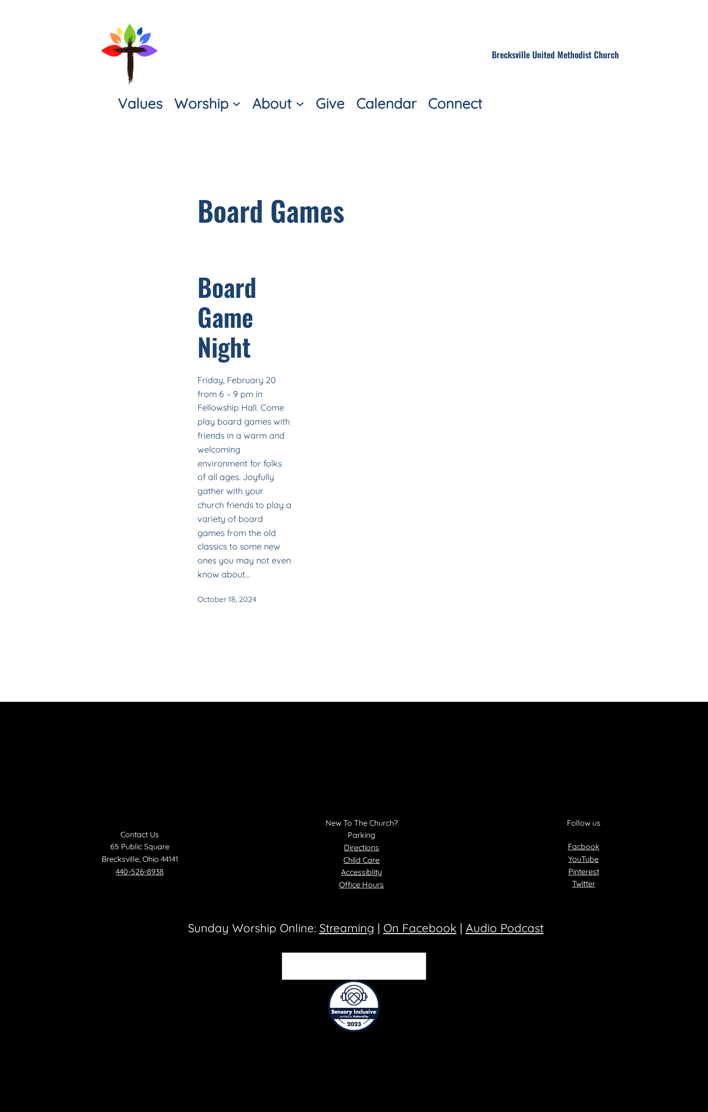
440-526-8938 (140, 871)
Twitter (583, 883)
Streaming (346, 928)
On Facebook (420, 928)
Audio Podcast (505, 928)
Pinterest (583, 871)
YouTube (583, 859)
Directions (361, 847)
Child (353, 860)
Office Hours (361, 884)
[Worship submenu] (236, 103)
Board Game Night (226, 317)
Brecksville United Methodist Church (555, 54)
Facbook (584, 846)
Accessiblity (361, 872)
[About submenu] (300, 103)
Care (371, 860)
